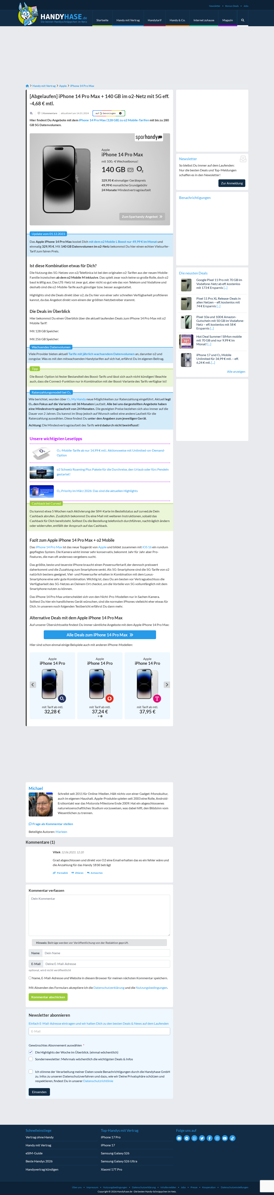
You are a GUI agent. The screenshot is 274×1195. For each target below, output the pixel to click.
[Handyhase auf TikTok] (232, 1138)
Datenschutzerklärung (108, 987)
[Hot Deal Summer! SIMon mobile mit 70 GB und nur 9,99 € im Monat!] (186, 341)
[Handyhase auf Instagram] (217, 1138)
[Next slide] (167, 685)
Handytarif (154, 20)
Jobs (246, 5)
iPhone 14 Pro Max (82, 85)
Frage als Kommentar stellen (52, 824)
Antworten (96, 872)
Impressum (92, 1187)
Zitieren (79, 872)
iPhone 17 (108, 1145)
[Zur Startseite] (27, 85)
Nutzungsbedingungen (151, 987)
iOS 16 (147, 547)
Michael (36, 788)
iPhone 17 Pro (111, 1137)
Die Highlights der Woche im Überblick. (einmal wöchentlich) (76, 1052)
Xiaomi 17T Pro (111, 1169)
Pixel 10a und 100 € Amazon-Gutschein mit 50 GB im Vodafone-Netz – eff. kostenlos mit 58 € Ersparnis (220, 322)
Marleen (61, 831)
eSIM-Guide (34, 1153)
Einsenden (39, 1092)
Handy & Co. (177, 20)
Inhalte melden (168, 1187)
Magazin (227, 20)
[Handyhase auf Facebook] (210, 1138)
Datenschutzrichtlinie (98, 1081)
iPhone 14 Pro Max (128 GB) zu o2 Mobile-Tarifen (114, 120)
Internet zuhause (204, 20)
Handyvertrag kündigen (42, 1169)
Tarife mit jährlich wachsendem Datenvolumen (101, 354)
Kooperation (209, 1187)
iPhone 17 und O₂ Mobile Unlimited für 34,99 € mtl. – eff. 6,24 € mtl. (217, 358)
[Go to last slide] (33, 685)
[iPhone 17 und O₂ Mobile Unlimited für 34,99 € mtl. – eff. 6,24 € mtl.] (186, 360)
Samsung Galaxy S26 (115, 1153)
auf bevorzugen (105, 113)
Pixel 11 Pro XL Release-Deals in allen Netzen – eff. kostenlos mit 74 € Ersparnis (218, 302)
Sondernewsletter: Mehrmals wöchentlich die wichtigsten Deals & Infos (84, 1059)
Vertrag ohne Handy (40, 1137)
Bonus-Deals (232, 5)
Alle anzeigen (236, 371)
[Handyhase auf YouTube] (225, 1138)
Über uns (77, 1187)
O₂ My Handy (76, 399)
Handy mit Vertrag (128, 20)
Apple (63, 85)
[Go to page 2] (101, 716)
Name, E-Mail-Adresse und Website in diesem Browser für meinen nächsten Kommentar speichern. (100, 978)
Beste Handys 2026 (39, 1161)
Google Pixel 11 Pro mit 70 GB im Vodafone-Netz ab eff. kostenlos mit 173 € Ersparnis (219, 283)
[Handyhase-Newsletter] (179, 1138)
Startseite (102, 20)
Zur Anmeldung (232, 183)
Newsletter (214, 5)
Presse (194, 1187)
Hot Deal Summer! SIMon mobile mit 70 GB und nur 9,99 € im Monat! (219, 340)
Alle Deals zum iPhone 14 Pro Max (97, 634)
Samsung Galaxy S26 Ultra (119, 1161)
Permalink (62, 872)
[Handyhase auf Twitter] (202, 1138)
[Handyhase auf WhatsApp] (194, 1138)
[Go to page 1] (98, 716)
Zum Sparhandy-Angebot (140, 216)
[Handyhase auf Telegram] (187, 1138)
